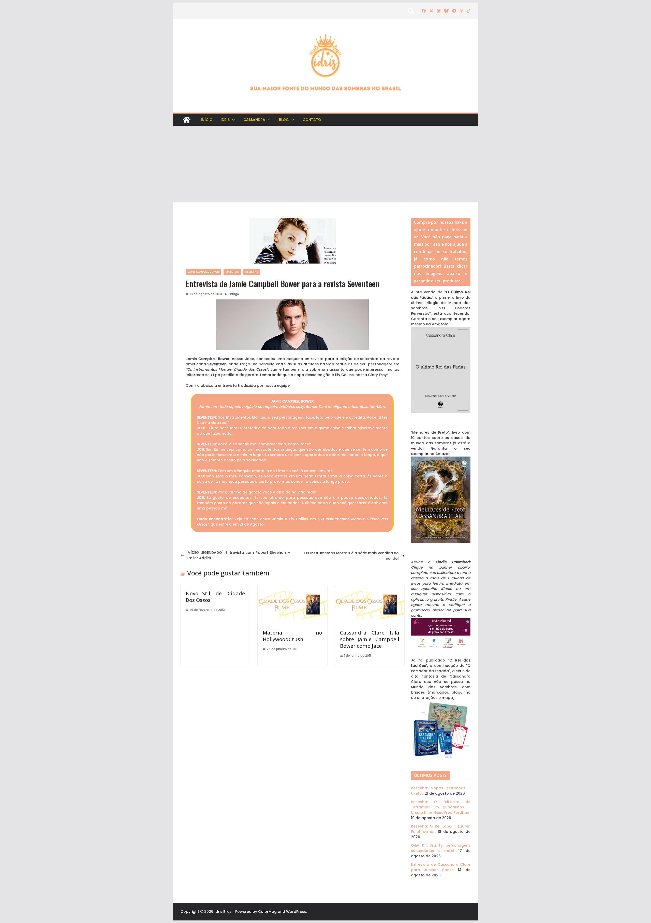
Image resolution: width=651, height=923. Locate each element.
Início (207, 119)
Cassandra (254, 119)
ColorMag (267, 911)
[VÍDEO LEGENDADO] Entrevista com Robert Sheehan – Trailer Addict (238, 555)
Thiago (233, 294)
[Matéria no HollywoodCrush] (292, 587)
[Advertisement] (325, 164)
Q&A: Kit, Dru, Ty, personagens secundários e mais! (440, 848)
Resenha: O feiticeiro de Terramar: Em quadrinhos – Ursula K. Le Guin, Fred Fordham (440, 807)
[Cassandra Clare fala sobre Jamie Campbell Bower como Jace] (369, 587)
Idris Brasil (223, 911)
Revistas (251, 272)
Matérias (232, 272)
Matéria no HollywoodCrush (292, 636)
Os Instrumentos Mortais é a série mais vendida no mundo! (351, 555)
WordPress (296, 911)
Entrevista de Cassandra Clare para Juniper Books (440, 867)
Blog (284, 119)
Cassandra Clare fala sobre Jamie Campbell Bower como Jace (369, 639)
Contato (312, 119)
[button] (232, 119)
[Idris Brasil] (187, 120)
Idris (225, 119)
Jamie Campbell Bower (203, 272)
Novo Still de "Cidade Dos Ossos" (215, 596)
